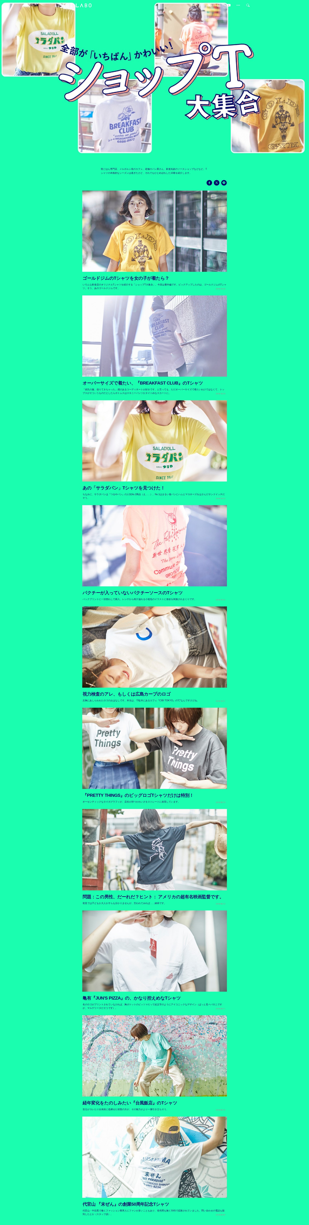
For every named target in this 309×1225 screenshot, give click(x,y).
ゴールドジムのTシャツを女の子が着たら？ (126, 278)
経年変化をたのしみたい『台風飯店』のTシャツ (130, 1102)
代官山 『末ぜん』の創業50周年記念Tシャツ (126, 1204)
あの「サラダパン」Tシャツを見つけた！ (124, 487)
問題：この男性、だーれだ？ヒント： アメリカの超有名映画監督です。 (153, 896)
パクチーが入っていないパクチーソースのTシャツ (133, 592)
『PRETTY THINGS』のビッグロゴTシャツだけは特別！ (138, 795)
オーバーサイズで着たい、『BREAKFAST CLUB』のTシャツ (143, 382)
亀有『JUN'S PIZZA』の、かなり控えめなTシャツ (132, 997)
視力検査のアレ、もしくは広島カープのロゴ (127, 693)
